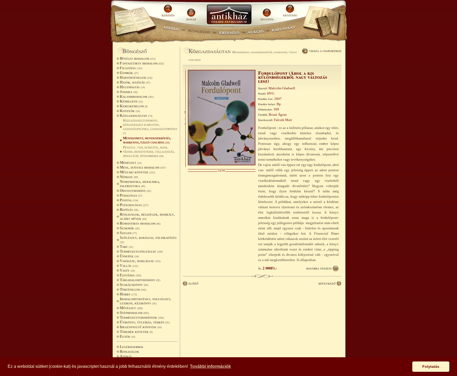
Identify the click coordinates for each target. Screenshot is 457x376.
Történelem (133, 289)
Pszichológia (134, 205)
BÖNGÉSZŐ (199, 30)
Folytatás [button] (430, 366)
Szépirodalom (134, 313)
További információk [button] (210, 366)
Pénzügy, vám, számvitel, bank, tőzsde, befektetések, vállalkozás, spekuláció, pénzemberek (149, 151)
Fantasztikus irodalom (142, 63)
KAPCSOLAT (283, 30)
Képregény (131, 101)
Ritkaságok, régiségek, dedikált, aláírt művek (147, 216)
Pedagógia (131, 195)
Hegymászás (132, 87)
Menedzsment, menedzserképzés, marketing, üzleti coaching (147, 140)
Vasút (127, 270)
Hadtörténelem (136, 78)
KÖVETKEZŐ (327, 283)
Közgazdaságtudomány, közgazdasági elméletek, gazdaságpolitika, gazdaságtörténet (150, 126)
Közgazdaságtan (136, 116)
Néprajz (129, 177)
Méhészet (130, 163)
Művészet (131, 308)
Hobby (128, 294)
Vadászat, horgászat (140, 261)
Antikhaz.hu (229, 15)
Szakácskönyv (134, 285)
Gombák (129, 73)
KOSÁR (191, 12)
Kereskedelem (134, 106)
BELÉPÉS (267, 12)
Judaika (129, 92)
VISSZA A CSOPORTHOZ (325, 51)
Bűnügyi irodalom (138, 59)
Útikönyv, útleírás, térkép (145, 322)
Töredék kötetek (136, 332)
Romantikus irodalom (140, 223)
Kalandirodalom (137, 97)
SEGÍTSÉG (290, 12)
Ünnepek (129, 256)
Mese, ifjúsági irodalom (143, 167)
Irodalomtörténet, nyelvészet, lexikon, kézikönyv (145, 301)
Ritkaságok (129, 352)
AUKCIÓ (255, 30)
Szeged (128, 233)
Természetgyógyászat (141, 251)
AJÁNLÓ (171, 30)
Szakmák (129, 228)
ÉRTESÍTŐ (229, 30)
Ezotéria (130, 275)
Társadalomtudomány (140, 280)
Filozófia (131, 68)
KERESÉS (169, 12)
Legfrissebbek (131, 347)
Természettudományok (142, 317)
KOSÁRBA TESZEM (318, 268)
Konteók (130, 111)
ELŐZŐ (193, 283)
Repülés (129, 210)
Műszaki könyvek (137, 172)
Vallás (129, 266)
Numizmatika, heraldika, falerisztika (140, 184)
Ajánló (125, 356)
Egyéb (127, 336)
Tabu (126, 247)
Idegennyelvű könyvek (141, 327)
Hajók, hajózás (135, 82)
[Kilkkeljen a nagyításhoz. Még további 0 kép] (221, 164)
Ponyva (129, 200)
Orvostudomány (135, 191)
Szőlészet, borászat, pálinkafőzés (148, 240)
